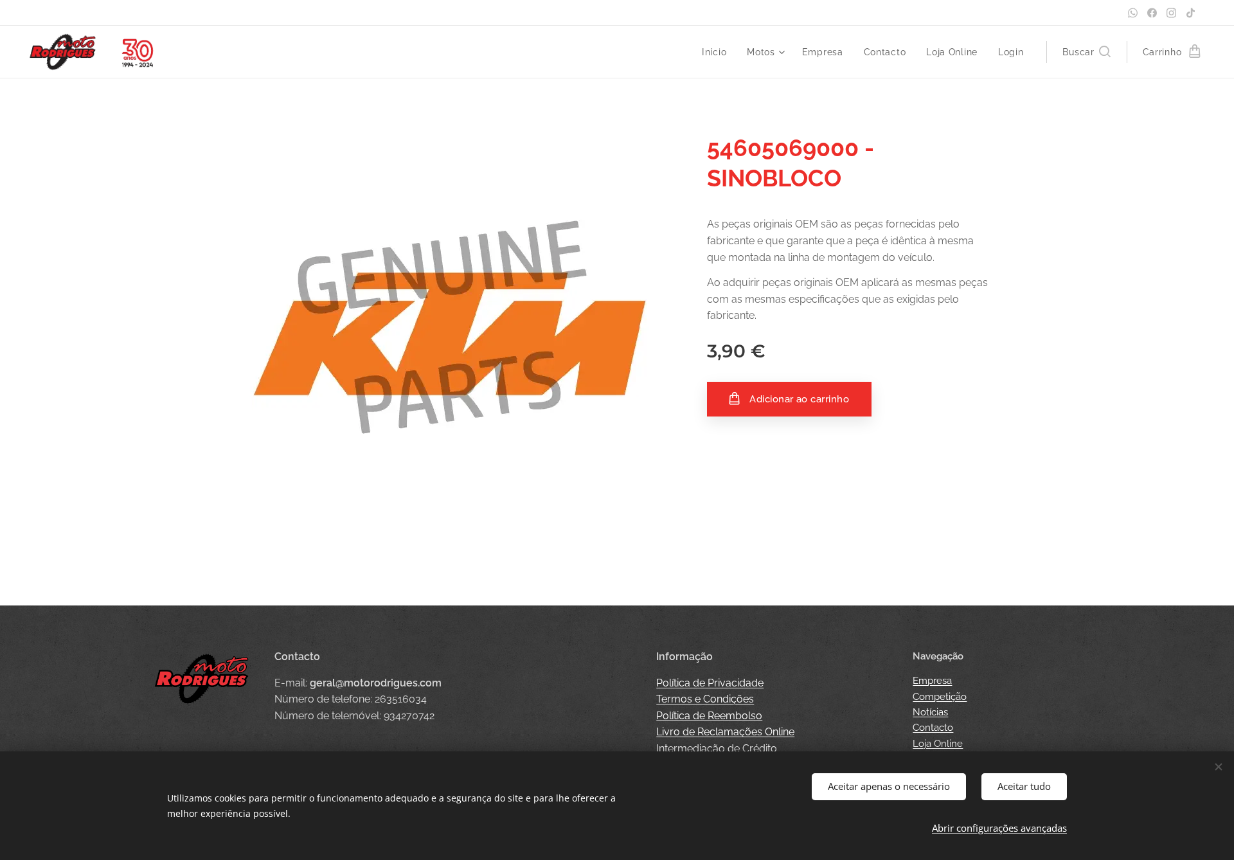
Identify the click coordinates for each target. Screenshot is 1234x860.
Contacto (933, 727)
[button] (1086, 52)
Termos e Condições (705, 699)
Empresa (932, 680)
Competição (940, 697)
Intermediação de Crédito (716, 748)
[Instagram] (1171, 13)
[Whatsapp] (1133, 13)
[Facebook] (1152, 13)
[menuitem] (718, 52)
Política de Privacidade (710, 683)
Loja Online (938, 743)
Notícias (930, 712)
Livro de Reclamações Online (725, 732)
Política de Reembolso (709, 716)
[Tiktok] (1191, 13)
